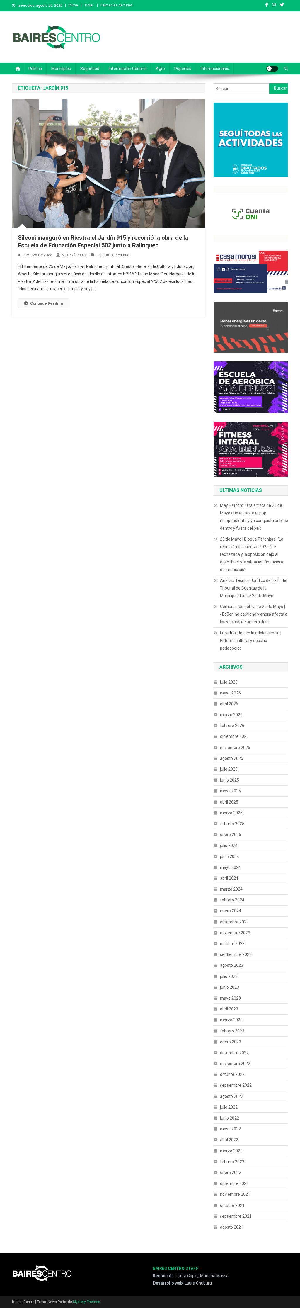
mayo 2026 (230, 693)
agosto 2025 (231, 758)
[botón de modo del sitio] (272, 69)
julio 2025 (229, 769)
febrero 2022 (232, 1161)
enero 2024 (230, 910)
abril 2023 (229, 1009)
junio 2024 (229, 856)
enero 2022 (230, 1172)
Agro (160, 68)
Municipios (61, 68)
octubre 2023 (232, 943)
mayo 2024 (230, 867)
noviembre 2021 (235, 1194)
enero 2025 (230, 834)
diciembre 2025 (234, 736)
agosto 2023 (231, 965)
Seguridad (89, 68)
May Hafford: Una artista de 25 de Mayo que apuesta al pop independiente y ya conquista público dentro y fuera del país (254, 517)
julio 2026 (229, 682)
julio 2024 (229, 845)
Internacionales (215, 68)
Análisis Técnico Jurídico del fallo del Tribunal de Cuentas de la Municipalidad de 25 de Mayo (253, 588)
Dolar (89, 5)
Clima (73, 5)
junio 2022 (229, 1118)
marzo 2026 (231, 714)
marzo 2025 (231, 813)
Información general (127, 68)
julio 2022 (229, 1107)
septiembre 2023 (236, 954)
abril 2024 (229, 878)
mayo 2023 (230, 998)
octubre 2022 (232, 1074)
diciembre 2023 (234, 922)
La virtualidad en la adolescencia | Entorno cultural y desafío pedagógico (250, 640)
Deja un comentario (112, 255)
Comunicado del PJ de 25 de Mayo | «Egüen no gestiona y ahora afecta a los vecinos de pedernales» (253, 614)
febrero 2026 (232, 725)
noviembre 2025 (235, 747)
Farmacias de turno (116, 5)
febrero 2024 (232, 900)
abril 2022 (229, 1139)
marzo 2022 (231, 1151)
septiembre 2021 (236, 1216)
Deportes (182, 68)
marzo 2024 (231, 889)
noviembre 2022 (235, 1063)
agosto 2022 (231, 1096)
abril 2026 (229, 703)
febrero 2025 (232, 823)
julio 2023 (229, 976)
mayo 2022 (230, 1129)
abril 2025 (229, 802)
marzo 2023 (231, 1019)
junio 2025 (229, 780)
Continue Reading (46, 303)
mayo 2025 (230, 791)
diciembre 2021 (234, 1183)
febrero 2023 (232, 1031)
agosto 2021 (231, 1227)
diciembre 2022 (234, 1052)
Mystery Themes (86, 1302)
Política (35, 68)
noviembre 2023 (235, 932)
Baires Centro (73, 254)
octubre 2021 (232, 1205)
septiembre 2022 (236, 1085)
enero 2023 (230, 1041)
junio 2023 (229, 987)
